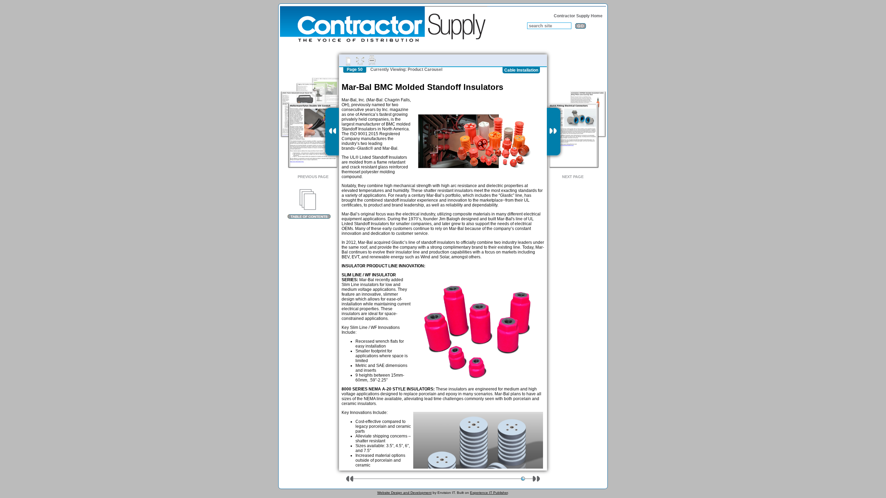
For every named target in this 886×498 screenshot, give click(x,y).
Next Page (573, 177)
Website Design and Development (404, 493)
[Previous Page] (332, 132)
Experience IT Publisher (489, 493)
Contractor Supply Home (578, 15)
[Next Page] (553, 132)
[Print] (372, 60)
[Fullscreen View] (360, 60)
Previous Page (313, 177)
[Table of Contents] (309, 204)
